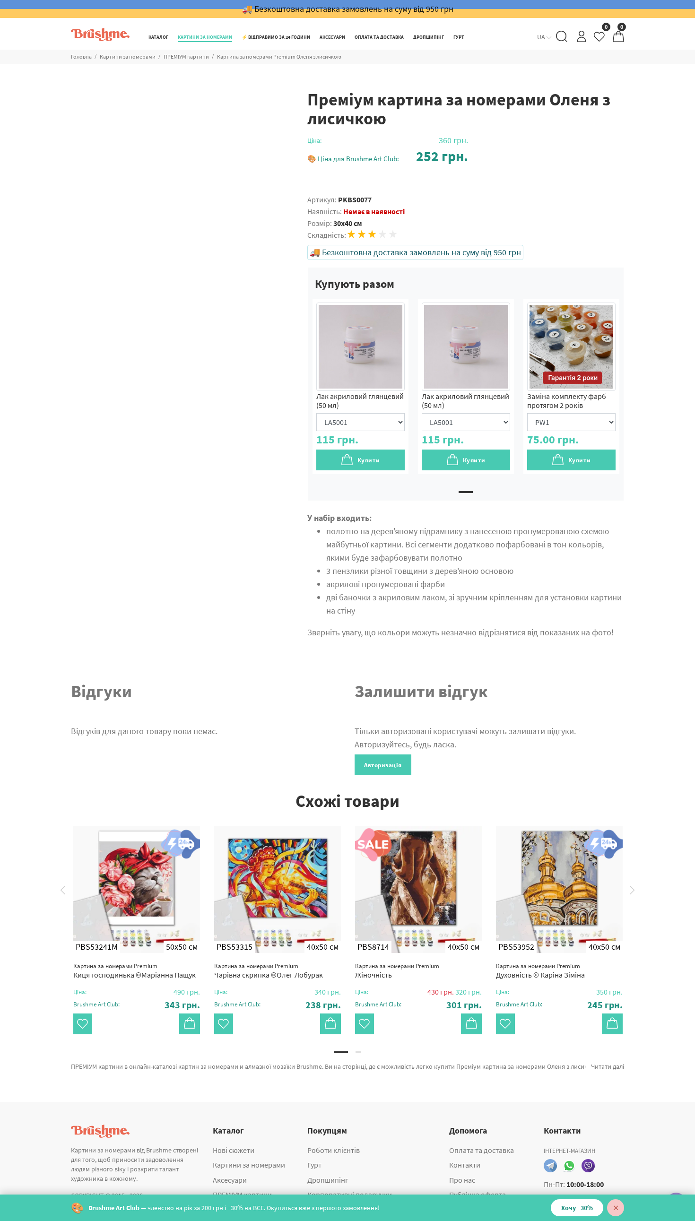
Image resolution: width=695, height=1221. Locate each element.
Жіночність (397, 970)
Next (632, 890)
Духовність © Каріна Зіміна (540, 970)
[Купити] (189, 1023)
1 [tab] (466, 492)
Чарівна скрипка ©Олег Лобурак (268, 970)
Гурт (314, 1164)
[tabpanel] (360, 386)
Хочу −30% (577, 1208)
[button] (387, 156)
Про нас (462, 1180)
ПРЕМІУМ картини (186, 56)
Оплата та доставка (481, 1150)
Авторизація (383, 765)
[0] (599, 39)
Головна (81, 56)
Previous (63, 890)
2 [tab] (358, 1052)
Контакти (464, 1164)
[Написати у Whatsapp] (569, 1165)
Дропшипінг (327, 1180)
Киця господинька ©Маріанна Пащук (134, 970)
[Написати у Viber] (588, 1165)
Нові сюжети (233, 1150)
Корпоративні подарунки (349, 1194)
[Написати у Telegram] (550, 1165)
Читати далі (607, 1066)
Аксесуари (230, 1180)
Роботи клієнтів (333, 1150)
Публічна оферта (477, 1194)
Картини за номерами (128, 56)
